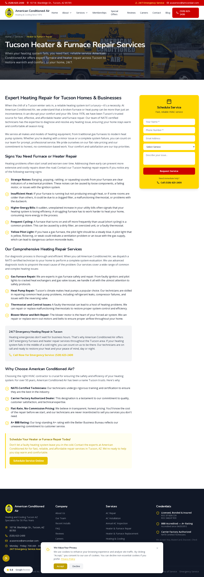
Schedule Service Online (28, 460)
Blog (167, 12)
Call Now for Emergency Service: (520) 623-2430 (43, 355)
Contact (157, 12)
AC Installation (113, 518)
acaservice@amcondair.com (184, 2)
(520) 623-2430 (16, 2)
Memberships (99, 12)
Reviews (131, 12)
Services (80, 12)
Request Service (169, 171)
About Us (60, 513)
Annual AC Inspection (117, 523)
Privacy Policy (68, 558)
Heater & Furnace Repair (118, 528)
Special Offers (114, 13)
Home (54, 12)
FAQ (57, 528)
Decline (76, 566)
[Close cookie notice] (157, 548)
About (65, 12)
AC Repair (111, 513)
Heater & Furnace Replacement (122, 533)
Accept (60, 566)
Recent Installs (62, 523)
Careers (144, 12)
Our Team (60, 518)
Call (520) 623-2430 (171, 182)
